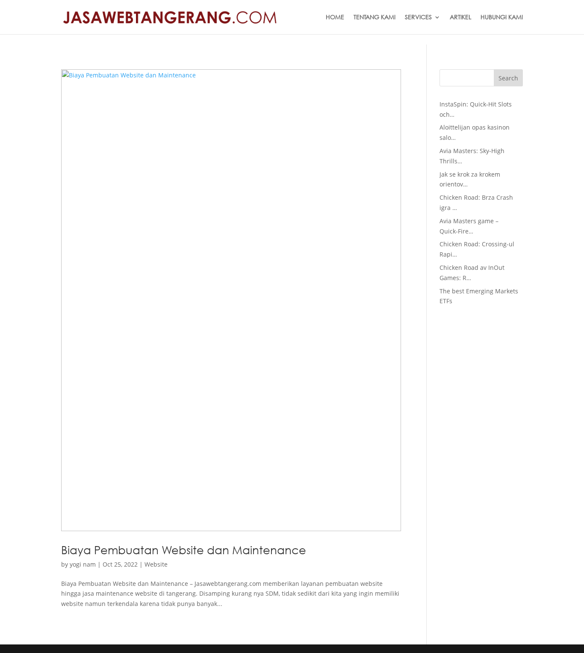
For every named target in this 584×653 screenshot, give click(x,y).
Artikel (460, 17)
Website (156, 564)
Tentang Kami (374, 17)
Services (418, 17)
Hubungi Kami (502, 17)
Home (335, 17)
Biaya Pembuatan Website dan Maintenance (183, 549)
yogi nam (83, 564)
